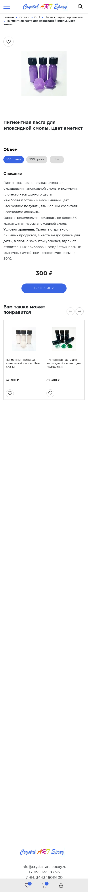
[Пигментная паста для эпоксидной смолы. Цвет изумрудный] (64, 339)
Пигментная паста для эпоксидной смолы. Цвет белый (23, 363)
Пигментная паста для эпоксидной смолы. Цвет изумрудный (63, 363)
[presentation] (70, 311)
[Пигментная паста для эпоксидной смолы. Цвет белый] (24, 339)
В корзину (44, 288)
